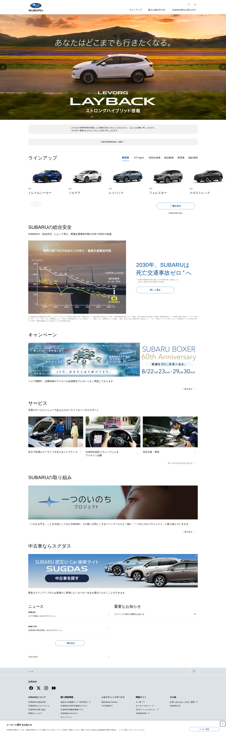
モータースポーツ (143, 706)
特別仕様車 (155, 157)
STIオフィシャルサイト (146, 710)
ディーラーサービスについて (180, 463)
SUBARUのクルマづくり (39, 706)
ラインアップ (135, 10)
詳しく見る (155, 290)
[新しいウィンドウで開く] (113, 571)
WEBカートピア (35, 713)
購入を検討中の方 (156, 10)
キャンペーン (66, 717)
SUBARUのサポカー (69, 713)
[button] (4, 67)
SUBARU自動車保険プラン (72, 710)
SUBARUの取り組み (37, 710)
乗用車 (125, 157)
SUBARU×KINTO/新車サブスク (74, 706)
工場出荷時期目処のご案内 (111, 142)
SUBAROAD (141, 713)
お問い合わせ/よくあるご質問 (182, 702)
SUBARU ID (175, 706)
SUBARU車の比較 (175, 213)
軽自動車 (169, 157)
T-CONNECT (107, 706)
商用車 (181, 157)
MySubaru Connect (109, 702)
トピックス (33, 657)
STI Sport (139, 157)
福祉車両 (193, 157)
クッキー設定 (204, 729)
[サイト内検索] (189, 4)
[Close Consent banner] (222, 723)
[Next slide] (38, 204)
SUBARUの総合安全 (37, 702)
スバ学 (138, 702)
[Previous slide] (33, 204)
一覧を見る (175, 206)
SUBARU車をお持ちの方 (184, 10)
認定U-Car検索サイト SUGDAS (74, 702)
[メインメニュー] (195, 4)
